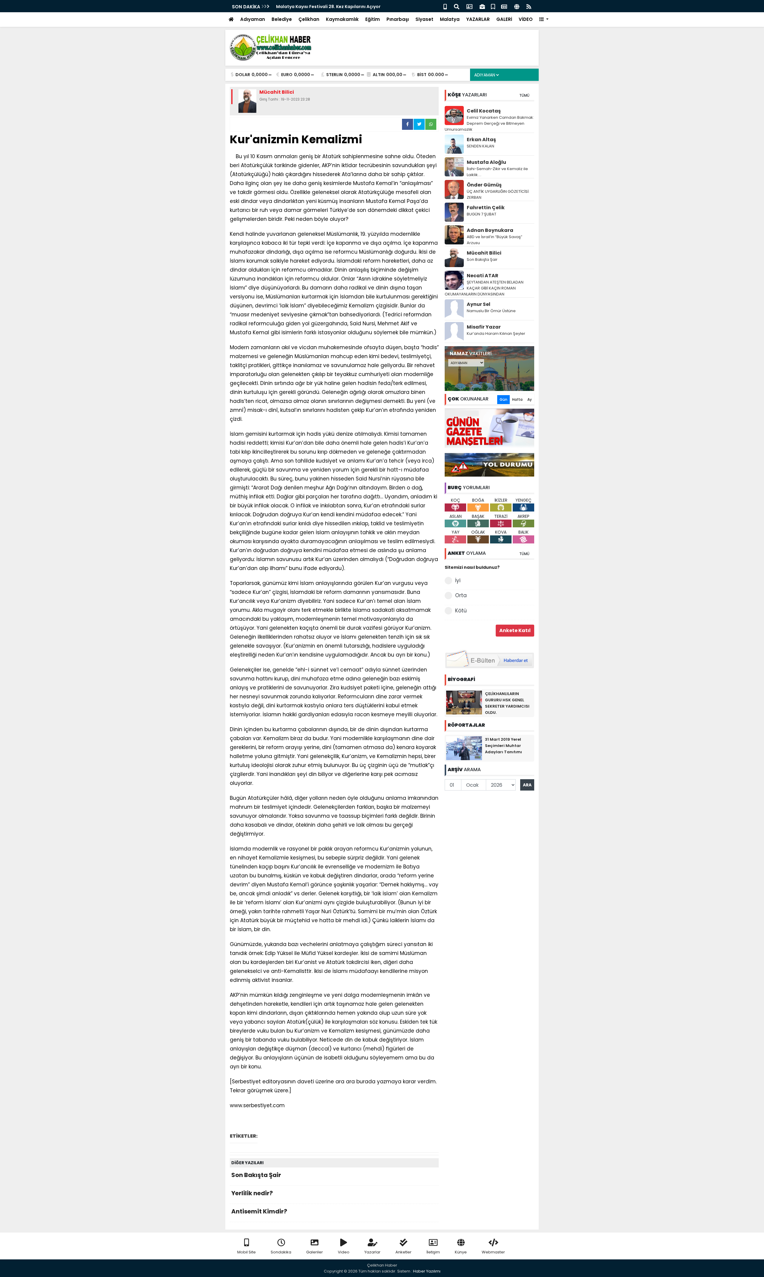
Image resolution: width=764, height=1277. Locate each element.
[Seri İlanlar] (493, 6)
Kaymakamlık (342, 19)
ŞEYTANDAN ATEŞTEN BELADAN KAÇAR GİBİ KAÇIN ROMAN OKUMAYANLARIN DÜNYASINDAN (484, 288)
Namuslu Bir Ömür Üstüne (491, 311)
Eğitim (372, 19)
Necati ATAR (482, 275)
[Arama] (456, 6)
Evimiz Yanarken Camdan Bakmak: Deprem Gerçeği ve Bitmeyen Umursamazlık (489, 123)
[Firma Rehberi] (482, 6)
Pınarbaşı (397, 19)
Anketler (403, 1252)
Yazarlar (372, 1252)
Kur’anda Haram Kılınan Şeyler (496, 333)
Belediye (282, 19)
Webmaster (493, 1252)
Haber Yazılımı (426, 1271)
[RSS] (528, 6)
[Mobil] (445, 6)
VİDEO (526, 19)
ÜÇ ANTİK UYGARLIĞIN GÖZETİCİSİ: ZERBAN (498, 194)
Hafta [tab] (517, 399)
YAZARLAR (478, 19)
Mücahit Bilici (484, 252)
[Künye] (516, 6)
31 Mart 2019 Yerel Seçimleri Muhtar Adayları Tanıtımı (503, 746)
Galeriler (314, 1252)
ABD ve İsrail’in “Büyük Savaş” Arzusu (494, 240)
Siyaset (424, 19)
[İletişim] (469, 6)
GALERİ (504, 19)
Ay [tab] (529, 399)
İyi (457, 580)
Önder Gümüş (484, 184)
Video (343, 1252)
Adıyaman (252, 19)
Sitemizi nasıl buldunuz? (472, 567)
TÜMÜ (524, 95)
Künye (461, 1252)
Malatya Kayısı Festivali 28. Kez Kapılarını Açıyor (328, 7)
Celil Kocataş (484, 110)
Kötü (461, 610)
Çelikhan (308, 19)
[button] (544, 19)
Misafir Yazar (484, 327)
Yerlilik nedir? (252, 1193)
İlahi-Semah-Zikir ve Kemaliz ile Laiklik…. (497, 172)
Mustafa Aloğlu (486, 162)
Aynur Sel (478, 304)
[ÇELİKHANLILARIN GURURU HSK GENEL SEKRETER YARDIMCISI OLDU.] (464, 702)
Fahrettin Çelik (486, 207)
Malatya (450, 19)
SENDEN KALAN (480, 146)
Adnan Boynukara (490, 230)
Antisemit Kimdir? (259, 1211)
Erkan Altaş (481, 139)
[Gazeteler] (504, 6)
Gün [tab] (503, 399)
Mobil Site (246, 1252)
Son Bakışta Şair (256, 1175)
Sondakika (281, 1252)
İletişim (433, 1252)
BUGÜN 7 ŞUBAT (481, 214)
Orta (461, 595)
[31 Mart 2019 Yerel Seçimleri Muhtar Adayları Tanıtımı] (464, 748)
